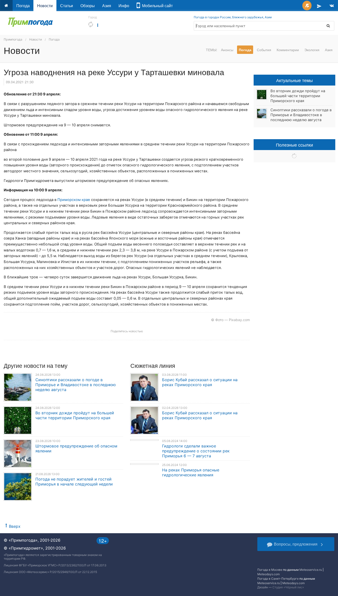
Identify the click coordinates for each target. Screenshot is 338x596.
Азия (106, 5)
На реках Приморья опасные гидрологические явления (190, 472)
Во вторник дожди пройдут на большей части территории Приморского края (74, 415)
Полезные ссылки (294, 144)
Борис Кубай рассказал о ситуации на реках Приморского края (200, 382)
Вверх (15, 526)
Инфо (124, 5)
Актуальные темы (294, 80)
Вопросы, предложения (295, 544)
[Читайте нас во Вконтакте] (331, 5)
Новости (45, 5)
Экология (311, 49)
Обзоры (87, 5)
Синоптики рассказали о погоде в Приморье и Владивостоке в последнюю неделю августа (75, 384)
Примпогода (13, 39)
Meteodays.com (268, 574)
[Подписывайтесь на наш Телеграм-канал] (319, 5)
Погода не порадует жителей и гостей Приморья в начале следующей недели (74, 481)
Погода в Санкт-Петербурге (278, 578)
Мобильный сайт (156, 5)
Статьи (66, 5)
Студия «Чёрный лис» (288, 587)
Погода (23, 5)
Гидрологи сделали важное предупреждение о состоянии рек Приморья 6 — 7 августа (196, 450)
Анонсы (227, 49)
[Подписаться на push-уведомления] (307, 5)
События (264, 49)
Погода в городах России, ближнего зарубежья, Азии (233, 17)
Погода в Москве (269, 570)
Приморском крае (73, 200)
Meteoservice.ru (310, 570)
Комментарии (288, 49)
